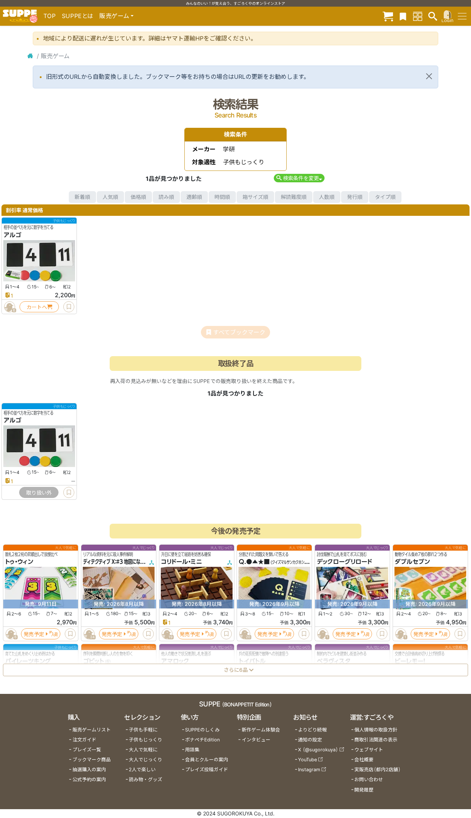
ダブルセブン (412, 562)
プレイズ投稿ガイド (206, 769)
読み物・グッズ (145, 779)
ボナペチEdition (202, 739)
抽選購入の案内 (89, 769)
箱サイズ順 (255, 197)
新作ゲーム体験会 (261, 730)
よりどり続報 (312, 730)
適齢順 (194, 197)
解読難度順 (294, 197)
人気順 (110, 197)
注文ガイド (84, 739)
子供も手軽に (143, 730)
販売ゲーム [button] (114, 16)
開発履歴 (363, 790)
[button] (299, 178)
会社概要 (363, 759)
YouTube (307, 759)
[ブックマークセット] (403, 16)
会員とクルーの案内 (206, 759)
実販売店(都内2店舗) (377, 769)
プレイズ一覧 (86, 749)
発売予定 (34, 634)
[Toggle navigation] (462, 16)
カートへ (36, 307)
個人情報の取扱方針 (375, 730)
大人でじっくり (145, 759)
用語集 (192, 749)
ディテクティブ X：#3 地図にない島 (115, 562)
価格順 (138, 197)
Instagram (309, 769)
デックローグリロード (344, 562)
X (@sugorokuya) (318, 749)
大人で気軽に (143, 749)
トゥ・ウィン (19, 562)
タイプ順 (385, 197)
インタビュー (256, 739)
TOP (49, 16)
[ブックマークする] (68, 306)
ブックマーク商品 (91, 759)
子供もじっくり (145, 739)
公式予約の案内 (89, 779)
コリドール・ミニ (181, 562)
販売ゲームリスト (91, 730)
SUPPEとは (77, 16)
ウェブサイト (368, 749)
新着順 (82, 197)
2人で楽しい (142, 769)
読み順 (166, 197)
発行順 (354, 197)
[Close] (429, 76)
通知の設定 (310, 739)
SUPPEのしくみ (202, 730)
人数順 (326, 197)
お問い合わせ (368, 779)
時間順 (222, 197)
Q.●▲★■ (254, 562)
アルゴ (12, 235)
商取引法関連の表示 (375, 739)
